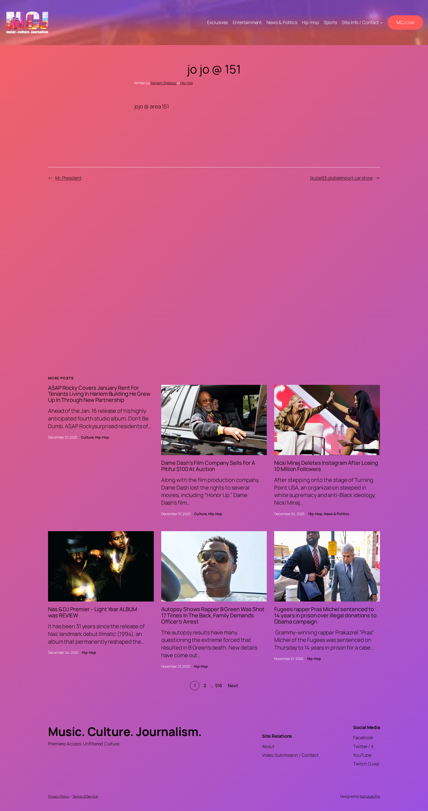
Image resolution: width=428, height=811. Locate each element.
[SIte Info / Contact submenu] (381, 22)
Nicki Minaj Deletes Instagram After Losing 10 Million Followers (326, 466)
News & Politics (336, 513)
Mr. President (68, 178)
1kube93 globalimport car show (341, 178)
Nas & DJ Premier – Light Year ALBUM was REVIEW (92, 612)
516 (218, 685)
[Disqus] (214, 273)
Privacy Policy (58, 796)
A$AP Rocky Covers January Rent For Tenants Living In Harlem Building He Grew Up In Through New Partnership (99, 394)
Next (233, 685)
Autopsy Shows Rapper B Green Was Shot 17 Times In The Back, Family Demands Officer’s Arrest (213, 615)
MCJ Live (405, 22)
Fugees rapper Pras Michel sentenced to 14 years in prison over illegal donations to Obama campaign (325, 615)
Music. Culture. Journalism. (125, 731)
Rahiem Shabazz (163, 82)
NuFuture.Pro (370, 796)
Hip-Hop (186, 82)
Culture (87, 437)
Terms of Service (85, 796)
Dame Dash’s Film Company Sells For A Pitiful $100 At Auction (208, 466)
